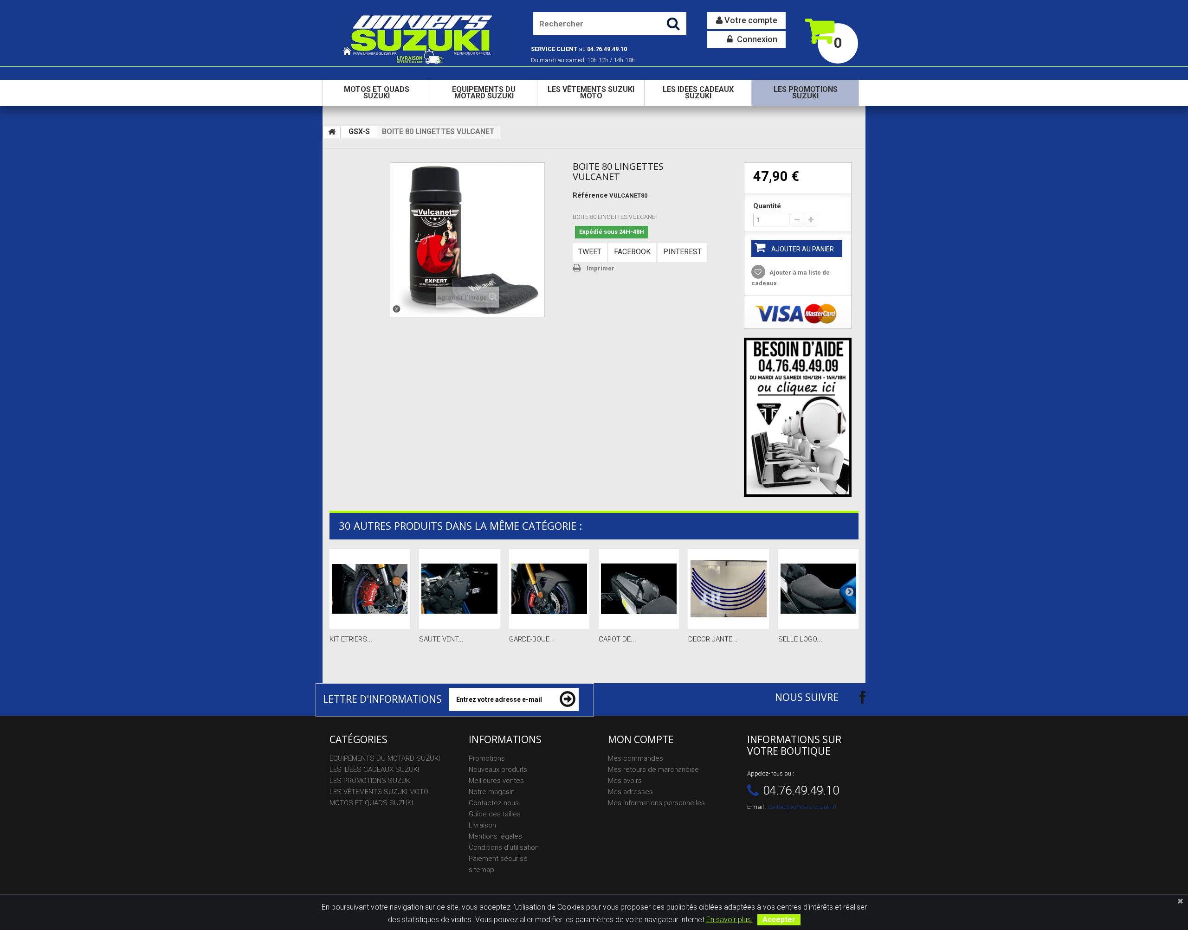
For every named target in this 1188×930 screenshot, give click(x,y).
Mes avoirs (625, 780)
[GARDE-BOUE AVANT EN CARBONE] (549, 589)
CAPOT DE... (617, 639)
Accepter (778, 919)
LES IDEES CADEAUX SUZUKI (698, 92)
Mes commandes (635, 758)
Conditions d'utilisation (504, 847)
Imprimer (600, 268)
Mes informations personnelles (656, 803)
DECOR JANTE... (713, 639)
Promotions (487, 758)
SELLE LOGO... (800, 639)
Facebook (632, 251)
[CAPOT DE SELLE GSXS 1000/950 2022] (639, 589)
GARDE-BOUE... (532, 639)
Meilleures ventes (496, 780)
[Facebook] (854, 697)
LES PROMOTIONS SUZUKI (806, 92)
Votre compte (750, 20)
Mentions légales (495, 836)
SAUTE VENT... (441, 639)
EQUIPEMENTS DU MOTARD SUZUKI (484, 92)
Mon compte (641, 739)
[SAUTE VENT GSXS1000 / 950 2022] (459, 589)
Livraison (482, 825)
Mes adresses (630, 792)
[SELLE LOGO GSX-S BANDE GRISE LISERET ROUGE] (818, 589)
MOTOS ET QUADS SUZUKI (376, 92)
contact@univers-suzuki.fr (802, 806)
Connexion (756, 39)
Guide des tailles (495, 814)
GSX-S (359, 131)
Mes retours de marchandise (653, 769)
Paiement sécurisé (498, 858)
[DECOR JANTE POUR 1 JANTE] (728, 589)
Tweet (589, 251)
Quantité (767, 206)
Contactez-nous (494, 803)
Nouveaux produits (498, 769)
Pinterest (682, 251)
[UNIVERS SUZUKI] (418, 38)
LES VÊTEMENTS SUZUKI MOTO (591, 92)
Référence (590, 195)
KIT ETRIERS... (351, 639)
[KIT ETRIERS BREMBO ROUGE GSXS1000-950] (369, 589)
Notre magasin (492, 792)
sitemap (481, 870)
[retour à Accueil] (332, 132)
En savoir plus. (729, 919)
